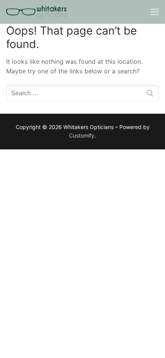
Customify (81, 135)
